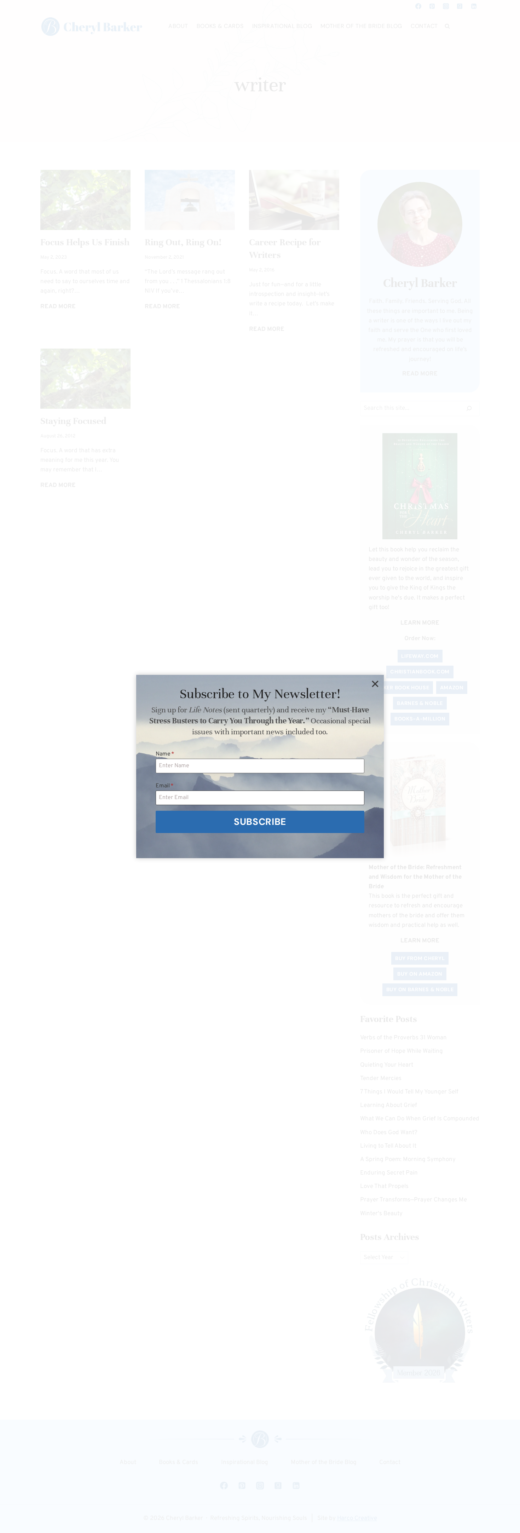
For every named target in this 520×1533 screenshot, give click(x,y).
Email (165, 786)
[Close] (375, 684)
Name (165, 754)
